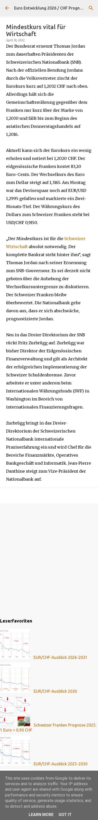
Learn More (41, 814)
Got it (65, 814)
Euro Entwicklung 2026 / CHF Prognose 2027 (55, 8)
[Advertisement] (49, 560)
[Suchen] (91, 8)
